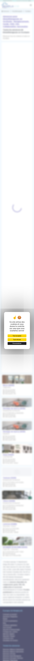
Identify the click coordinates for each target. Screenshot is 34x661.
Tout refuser (17, 339)
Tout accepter (17, 336)
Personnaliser (17, 343)
